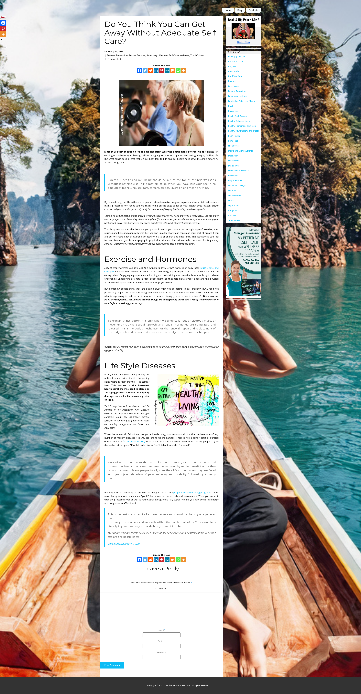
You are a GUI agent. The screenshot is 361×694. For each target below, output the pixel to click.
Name (161, 630)
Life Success (233, 145)
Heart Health (234, 136)
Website (161, 652)
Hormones (233, 140)
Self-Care (174, 55)
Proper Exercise (137, 55)
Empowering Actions (237, 96)
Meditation (233, 155)
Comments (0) (114, 59)
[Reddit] (150, 70)
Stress (231, 200)
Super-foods (233, 205)
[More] (183, 70)
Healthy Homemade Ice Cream (242, 126)
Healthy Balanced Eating (239, 121)
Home (228, 10)
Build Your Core (235, 76)
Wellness (184, 55)
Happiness (233, 111)
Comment (161, 588)
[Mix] (172, 70)
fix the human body (134, 441)
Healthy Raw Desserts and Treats (243, 130)
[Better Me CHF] (243, 262)
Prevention (233, 175)
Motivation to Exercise (238, 170)
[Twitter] (145, 70)
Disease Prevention (117, 55)
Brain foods (233, 71)
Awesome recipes (236, 61)
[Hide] (1, 40)
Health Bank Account (237, 116)
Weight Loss (233, 210)
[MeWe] (167, 70)
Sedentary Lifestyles (157, 55)
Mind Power (233, 165)
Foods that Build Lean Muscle (241, 101)
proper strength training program (191, 492)
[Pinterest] (161, 70)
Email (161, 641)
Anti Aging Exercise (236, 56)
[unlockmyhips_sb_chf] (243, 31)
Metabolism (233, 160)
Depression (233, 86)
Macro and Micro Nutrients (240, 150)
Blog (239, 10)
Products (253, 10)
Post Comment (112, 665)
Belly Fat (232, 66)
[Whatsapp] (178, 70)
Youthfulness (197, 55)
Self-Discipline (234, 195)
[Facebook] (139, 70)
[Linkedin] (156, 70)
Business (232, 81)
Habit (230, 106)
